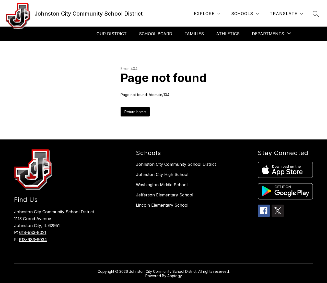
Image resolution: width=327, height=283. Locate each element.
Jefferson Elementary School (164, 194)
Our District (112, 33)
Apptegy (174, 276)
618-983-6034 (33, 239)
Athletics (228, 33)
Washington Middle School (162, 184)
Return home (135, 112)
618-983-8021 (32, 232)
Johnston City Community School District (176, 164)
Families (194, 33)
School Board (155, 33)
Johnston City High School (162, 174)
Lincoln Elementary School (162, 205)
